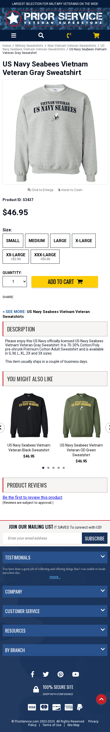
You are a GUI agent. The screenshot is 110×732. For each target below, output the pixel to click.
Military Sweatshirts (29, 45)
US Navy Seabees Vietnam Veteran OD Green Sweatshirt (81, 450)
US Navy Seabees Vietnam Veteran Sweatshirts (53, 47)
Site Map (73, 725)
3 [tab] (53, 468)
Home (7, 45)
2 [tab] (48, 468)
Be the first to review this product (32, 497)
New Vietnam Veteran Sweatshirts (72, 45)
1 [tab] (43, 468)
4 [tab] (59, 468)
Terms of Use (51, 725)
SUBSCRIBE (94, 538)
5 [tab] (64, 468)
